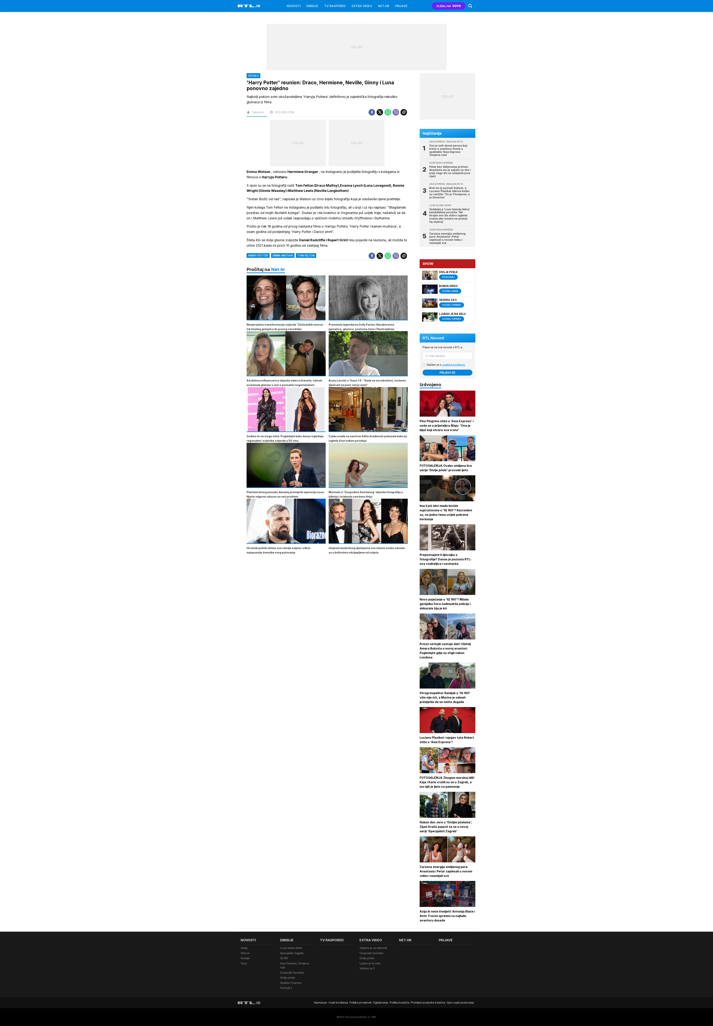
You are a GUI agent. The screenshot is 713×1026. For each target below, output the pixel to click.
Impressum (320, 1002)
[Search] (470, 6)
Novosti (293, 6)
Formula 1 (286, 988)
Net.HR (383, 6)
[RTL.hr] (249, 6)
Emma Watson (283, 255)
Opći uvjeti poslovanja (460, 1002)
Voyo (244, 963)
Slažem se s (446, 364)
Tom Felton (306, 255)
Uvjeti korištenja (338, 1002)
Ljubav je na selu (369, 963)
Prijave (401, 6)
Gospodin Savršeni (292, 972)
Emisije (312, 6)
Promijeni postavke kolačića (428, 1002)
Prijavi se (447, 372)
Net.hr (278, 269)
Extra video (362, 6)
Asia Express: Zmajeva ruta (294, 965)
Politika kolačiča (399, 1002)
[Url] (404, 112)
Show (428, 264)
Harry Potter (258, 255)
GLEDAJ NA (443, 6)
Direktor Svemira (290, 983)
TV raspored (335, 6)
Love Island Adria (291, 948)
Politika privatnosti (360, 1002)
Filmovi (245, 953)
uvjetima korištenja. (453, 364)
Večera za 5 (367, 968)
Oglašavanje (380, 1002)
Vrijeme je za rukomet (373, 948)
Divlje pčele (287, 977)
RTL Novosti (433, 338)
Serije (244, 948)
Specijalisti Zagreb (292, 953)
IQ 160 (284, 958)
